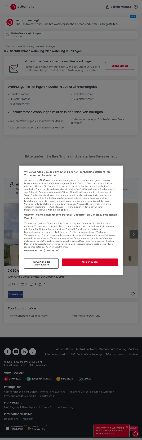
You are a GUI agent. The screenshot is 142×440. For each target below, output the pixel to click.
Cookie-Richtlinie (58, 209)
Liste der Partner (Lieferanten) (42, 250)
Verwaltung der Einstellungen (41, 263)
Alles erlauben (90, 262)
